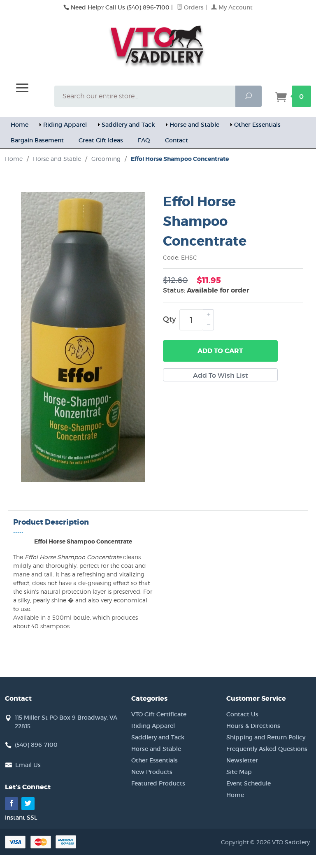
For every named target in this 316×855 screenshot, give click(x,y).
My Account (235, 7)
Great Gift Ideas (101, 140)
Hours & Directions (253, 726)
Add (220, 350)
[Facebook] (11, 803)
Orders (193, 7)
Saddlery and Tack (128, 124)
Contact (176, 140)
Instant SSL (21, 817)
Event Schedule (248, 783)
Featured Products (158, 783)
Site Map (239, 772)
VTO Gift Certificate (158, 714)
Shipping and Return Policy (265, 737)
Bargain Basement (37, 140)
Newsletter (242, 760)
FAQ (144, 140)
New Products (151, 772)
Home (19, 124)
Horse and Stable (194, 124)
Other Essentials (257, 124)
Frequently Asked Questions (266, 749)
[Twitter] (28, 803)
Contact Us (242, 714)
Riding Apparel (65, 124)
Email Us (28, 765)
